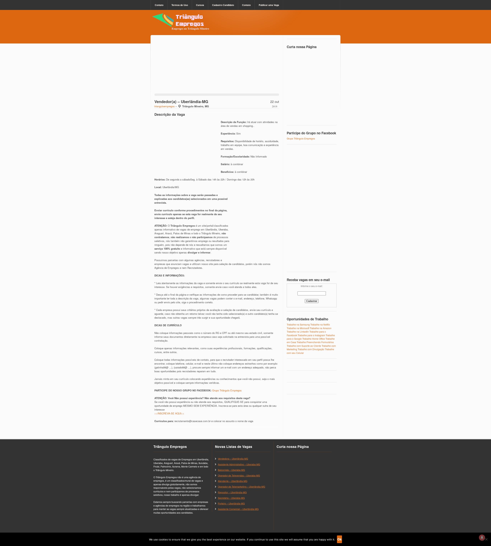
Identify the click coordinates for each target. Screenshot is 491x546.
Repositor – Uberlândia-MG (232, 492)
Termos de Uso (179, 5)
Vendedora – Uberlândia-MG (233, 458)
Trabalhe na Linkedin (298, 331)
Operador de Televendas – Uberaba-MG (239, 475)
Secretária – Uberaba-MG (231, 497)
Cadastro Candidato (223, 5)
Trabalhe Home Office (313, 338)
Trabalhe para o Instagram (311, 335)
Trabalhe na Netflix (320, 324)
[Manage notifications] (482, 538)
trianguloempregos (164, 106)
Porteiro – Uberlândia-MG (231, 503)
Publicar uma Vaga (269, 5)
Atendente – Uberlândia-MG (232, 481)
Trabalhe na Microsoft (298, 328)
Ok (339, 539)
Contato (159, 5)
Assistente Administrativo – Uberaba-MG (239, 464)
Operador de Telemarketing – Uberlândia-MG (241, 486)
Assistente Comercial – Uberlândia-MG (238, 509)
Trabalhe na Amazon (320, 328)
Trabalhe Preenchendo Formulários (315, 342)
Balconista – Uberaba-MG (231, 469)
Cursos (200, 5)
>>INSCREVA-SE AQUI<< (169, 413)
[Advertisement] (216, 66)
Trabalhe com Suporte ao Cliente (304, 345)
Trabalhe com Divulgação (311, 349)
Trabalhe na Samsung (298, 324)
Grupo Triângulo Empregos (227, 390)
